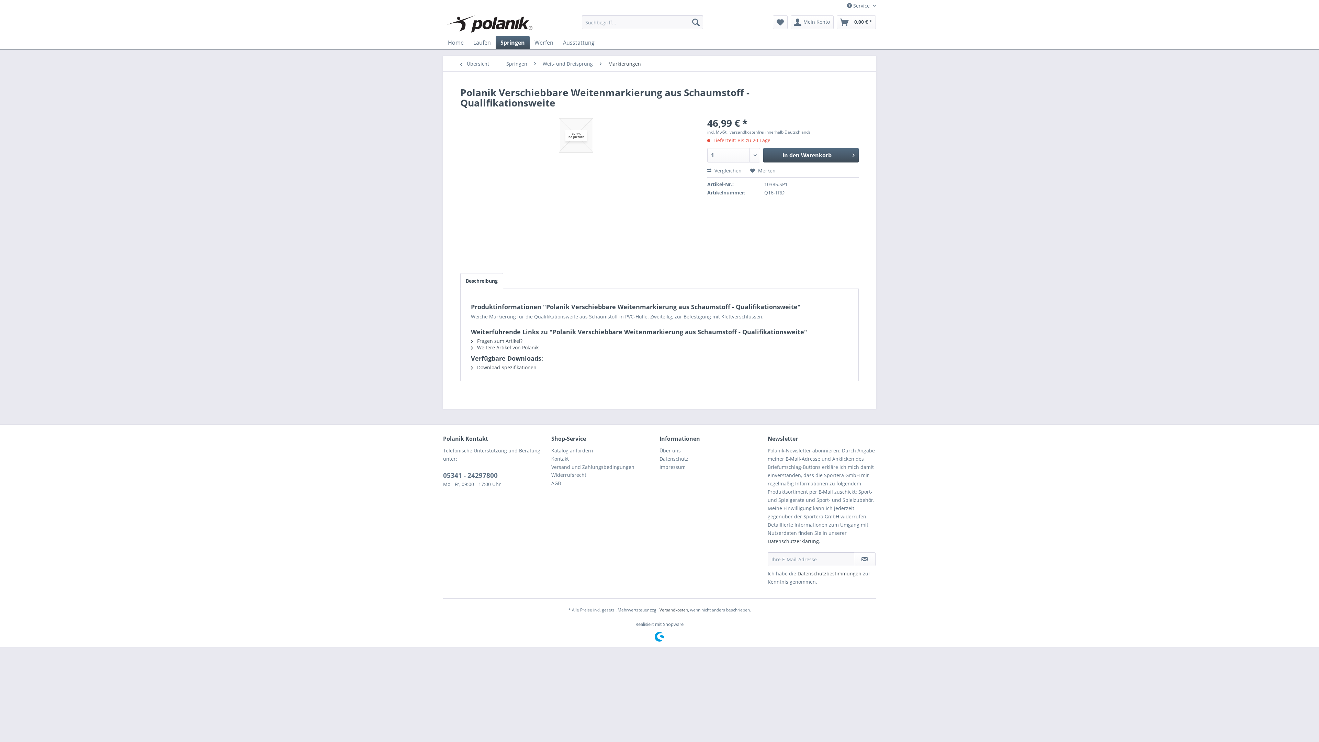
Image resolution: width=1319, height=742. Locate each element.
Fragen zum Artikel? (499, 341)
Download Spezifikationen (506, 367)
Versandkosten (674, 610)
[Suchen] (696, 22)
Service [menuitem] (861, 5)
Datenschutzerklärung (793, 541)
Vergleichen (727, 170)
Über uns (670, 450)
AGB (556, 483)
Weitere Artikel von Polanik (507, 347)
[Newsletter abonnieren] (865, 559)
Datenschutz (674, 459)
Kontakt (560, 459)
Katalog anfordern (572, 450)
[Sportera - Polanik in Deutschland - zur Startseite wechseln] (489, 24)
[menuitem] (642, 22)
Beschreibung (482, 281)
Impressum (673, 467)
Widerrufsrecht (568, 475)
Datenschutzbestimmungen (829, 573)
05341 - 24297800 (470, 475)
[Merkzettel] (780, 22)
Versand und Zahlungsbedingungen (592, 467)
